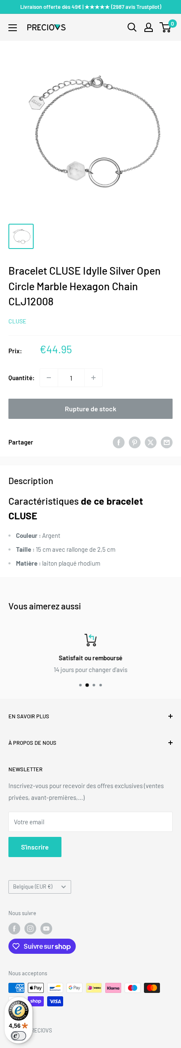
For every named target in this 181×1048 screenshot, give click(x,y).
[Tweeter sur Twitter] (151, 442)
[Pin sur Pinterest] (135, 442)
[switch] (18, 1035)
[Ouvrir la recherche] (132, 27)
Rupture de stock (90, 409)
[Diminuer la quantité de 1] (49, 377)
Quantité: (21, 377)
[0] (165, 27)
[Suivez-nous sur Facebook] (14, 928)
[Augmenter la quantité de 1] (93, 377)
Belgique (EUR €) (32, 886)
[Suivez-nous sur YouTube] (46, 928)
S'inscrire (35, 847)
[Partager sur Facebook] (119, 442)
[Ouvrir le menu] (12, 27)
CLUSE (17, 321)
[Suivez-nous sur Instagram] (30, 928)
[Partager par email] (167, 442)
